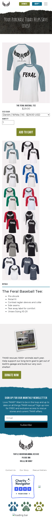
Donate (24, 3)
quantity (5, 119)
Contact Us (10, 470)
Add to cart (26, 132)
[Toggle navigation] (46, 4)
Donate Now (12, 375)
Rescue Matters (40, 470)
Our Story (24, 470)
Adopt (37, 3)
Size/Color (6, 112)
